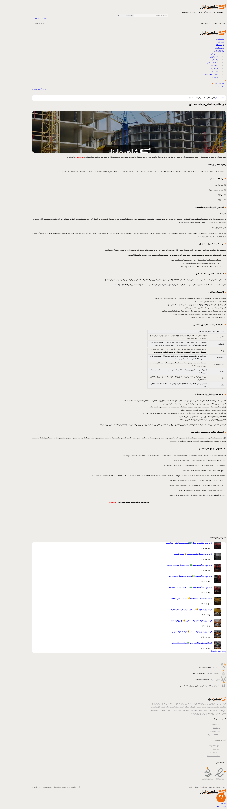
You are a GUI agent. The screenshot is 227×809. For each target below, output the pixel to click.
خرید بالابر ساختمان (216, 438)
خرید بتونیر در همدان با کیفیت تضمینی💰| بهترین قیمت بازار (192, 554)
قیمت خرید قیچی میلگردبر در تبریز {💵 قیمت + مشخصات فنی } (191, 643)
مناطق (217, 98)
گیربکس (221, 344)
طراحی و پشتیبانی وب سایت (216, 787)
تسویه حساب (215, 752)
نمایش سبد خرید (39, 23)
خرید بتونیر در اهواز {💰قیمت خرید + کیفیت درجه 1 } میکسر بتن (191, 609)
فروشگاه (216, 728)
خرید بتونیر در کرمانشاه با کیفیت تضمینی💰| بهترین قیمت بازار (191, 620)
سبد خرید (216, 749)
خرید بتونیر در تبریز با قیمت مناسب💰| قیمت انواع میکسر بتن (192, 631)
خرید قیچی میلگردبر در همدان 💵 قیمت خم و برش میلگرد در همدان (189, 565)
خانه (222, 98)
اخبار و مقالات (215, 731)
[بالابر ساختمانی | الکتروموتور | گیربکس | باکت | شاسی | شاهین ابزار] (212, 9)
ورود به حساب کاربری (39, 18)
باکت (222, 385)
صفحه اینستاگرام (214, 735)
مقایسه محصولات (213, 756)
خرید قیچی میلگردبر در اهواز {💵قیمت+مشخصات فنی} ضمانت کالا (189, 587)
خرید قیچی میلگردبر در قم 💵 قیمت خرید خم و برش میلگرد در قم (190, 576)
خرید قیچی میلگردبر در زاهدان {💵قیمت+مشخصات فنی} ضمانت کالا (189, 543)
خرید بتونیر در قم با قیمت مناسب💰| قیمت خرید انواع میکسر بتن (190, 598)
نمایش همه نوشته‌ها (218, 651)
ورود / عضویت (214, 745)
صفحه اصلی (215, 724)
